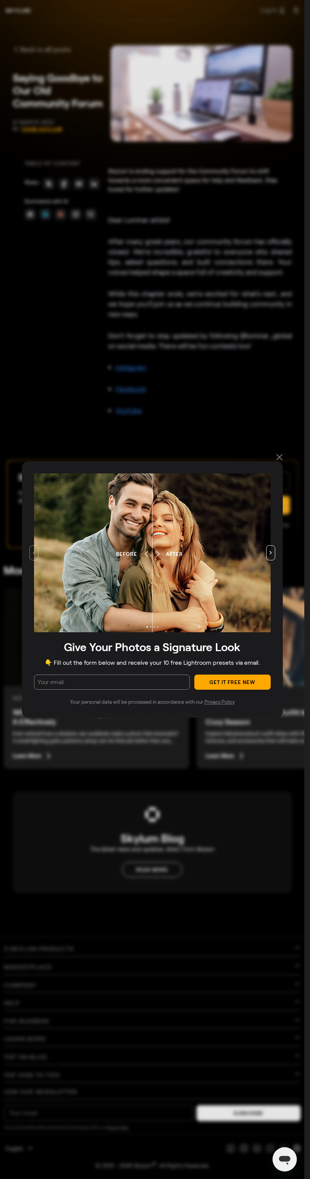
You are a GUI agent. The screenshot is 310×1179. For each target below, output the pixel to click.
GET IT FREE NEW (232, 682)
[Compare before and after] (152, 553)
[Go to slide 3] (154, 627)
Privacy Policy (220, 702)
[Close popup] (279, 458)
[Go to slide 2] (150, 627)
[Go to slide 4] (157, 627)
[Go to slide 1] (147, 627)
